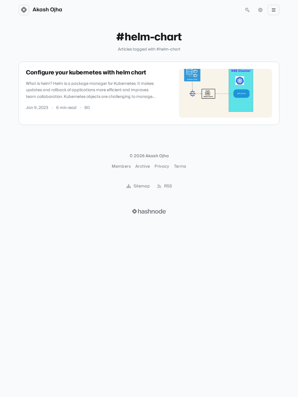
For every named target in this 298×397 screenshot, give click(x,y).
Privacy (162, 166)
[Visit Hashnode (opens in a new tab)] (149, 211)
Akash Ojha (47, 10)
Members (121, 166)
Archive (142, 166)
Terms (180, 166)
